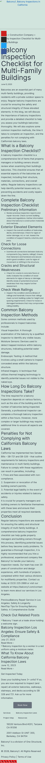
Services (6, 713)
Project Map (8, 718)
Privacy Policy (8, 757)
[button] (22, 29)
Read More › (7, 643)
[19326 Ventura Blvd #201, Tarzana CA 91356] (4, 725)
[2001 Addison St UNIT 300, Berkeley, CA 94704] (4, 734)
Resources (22, 718)
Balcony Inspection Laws (26, 713)
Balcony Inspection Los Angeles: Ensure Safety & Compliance (20, 631)
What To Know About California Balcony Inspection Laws (17, 657)
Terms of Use (24, 757)
